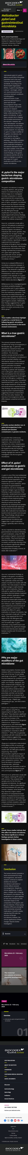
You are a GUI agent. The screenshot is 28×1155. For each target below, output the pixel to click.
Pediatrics (7, 1095)
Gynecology (7, 1092)
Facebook (5, 1120)
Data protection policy (13, 1131)
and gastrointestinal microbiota (15, 1020)
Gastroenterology (7, 31)
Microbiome (12, 943)
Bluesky (22, 1120)
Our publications (9, 1060)
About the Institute (10, 1065)
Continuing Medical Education (13, 1074)
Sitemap (13, 1133)
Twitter (8, 1120)
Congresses (7, 1069)
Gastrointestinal (19, 31)
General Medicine (9, 1099)
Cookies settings (13, 1135)
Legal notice (13, 1126)
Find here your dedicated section (12, 1110)
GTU (13, 1128)
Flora (18, 943)
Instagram (18, 1120)
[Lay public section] (25, 10)
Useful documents (9, 1079)
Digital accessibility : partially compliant (13, 1137)
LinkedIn (12, 1120)
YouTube (15, 1120)
